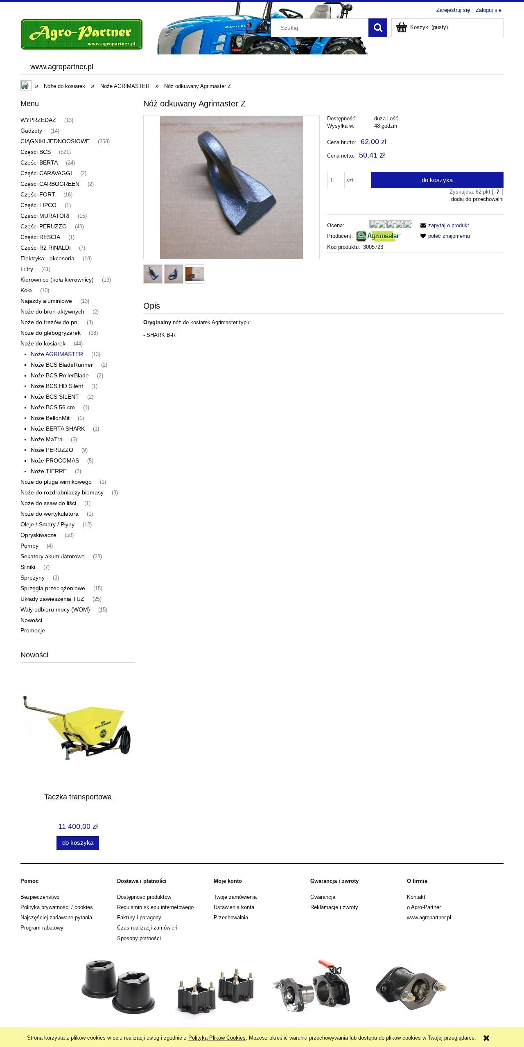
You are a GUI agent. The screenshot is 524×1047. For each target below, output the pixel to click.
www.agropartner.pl (429, 917)
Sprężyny (32, 577)
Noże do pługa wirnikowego (56, 481)
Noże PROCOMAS (55, 460)
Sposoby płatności (139, 938)
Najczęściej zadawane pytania (56, 917)
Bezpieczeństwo (39, 897)
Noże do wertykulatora (49, 513)
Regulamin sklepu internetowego (155, 907)
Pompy (29, 545)
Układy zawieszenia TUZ (52, 599)
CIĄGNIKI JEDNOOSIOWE (55, 141)
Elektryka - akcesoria (47, 258)
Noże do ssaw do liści (48, 503)
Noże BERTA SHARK (58, 428)
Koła (26, 290)
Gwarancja (322, 897)
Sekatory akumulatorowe (52, 556)
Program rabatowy (41, 928)
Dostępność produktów (144, 897)
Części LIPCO (38, 205)
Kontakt (416, 897)
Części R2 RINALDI (45, 247)
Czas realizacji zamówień (147, 928)
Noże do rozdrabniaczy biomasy (62, 492)
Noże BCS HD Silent (57, 386)
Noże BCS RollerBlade (60, 375)
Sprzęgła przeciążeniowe (52, 588)
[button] (443, 225)
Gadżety (31, 130)
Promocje (32, 630)
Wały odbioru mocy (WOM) (55, 609)
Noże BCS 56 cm (53, 407)
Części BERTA (39, 162)
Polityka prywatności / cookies (56, 907)
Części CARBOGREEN (49, 184)
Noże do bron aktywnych (52, 311)
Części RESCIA (40, 237)
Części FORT (37, 194)
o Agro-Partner (424, 907)
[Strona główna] (81, 33)
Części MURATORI (45, 215)
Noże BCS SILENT (55, 396)
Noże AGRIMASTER (57, 354)
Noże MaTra (47, 439)
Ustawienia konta (234, 907)
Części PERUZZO (43, 226)
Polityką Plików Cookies (217, 1038)
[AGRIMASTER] (378, 236)
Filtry (26, 269)
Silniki (27, 567)
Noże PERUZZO (52, 450)
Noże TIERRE (49, 471)
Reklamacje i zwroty (334, 907)
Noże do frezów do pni (49, 322)
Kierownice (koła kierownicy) (57, 279)
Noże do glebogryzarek (50, 332)
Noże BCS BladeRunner (62, 364)
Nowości (31, 620)
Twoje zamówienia (235, 897)
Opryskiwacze (38, 535)
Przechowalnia (231, 917)
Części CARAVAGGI (46, 173)
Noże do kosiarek (43, 343)
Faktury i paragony (139, 917)
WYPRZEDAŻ (38, 120)
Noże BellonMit (50, 418)
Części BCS (35, 152)
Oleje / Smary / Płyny (47, 524)
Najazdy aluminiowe (46, 301)
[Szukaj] (377, 27)
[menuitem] (61, 67)
